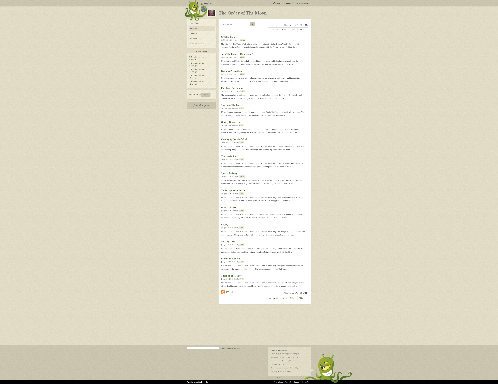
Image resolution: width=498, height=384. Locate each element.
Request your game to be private (281, 371)
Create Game (303, 3)
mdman (242, 40)
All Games (288, 3)
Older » (293, 29)
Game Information (197, 43)
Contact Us (305, 382)
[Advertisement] (249, 324)
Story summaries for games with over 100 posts (285, 368)
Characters (194, 33)
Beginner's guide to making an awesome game (285, 354)
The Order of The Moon (243, 12)
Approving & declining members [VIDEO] (284, 357)
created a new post (198, 57)
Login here (205, 95)
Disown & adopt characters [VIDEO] (282, 361)
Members (193, 38)
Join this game (201, 105)
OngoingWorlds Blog (231, 348)
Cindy (190, 57)
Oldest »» (303, 29)
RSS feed (229, 292)
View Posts (194, 28)
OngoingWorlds (208, 3)
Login (277, 3)
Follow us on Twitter (274, 378)
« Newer (283, 29)
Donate (296, 382)
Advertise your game (277, 364)
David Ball (205, 382)
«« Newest (273, 29)
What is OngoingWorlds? (282, 382)
